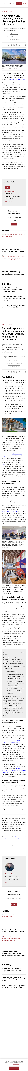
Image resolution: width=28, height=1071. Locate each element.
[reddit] (16, 45)
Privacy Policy (16, 1064)
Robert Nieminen (14, 361)
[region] (14, 1065)
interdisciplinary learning (9, 511)
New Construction (7, 11)
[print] (25, 45)
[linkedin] (11, 45)
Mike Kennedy (14, 34)
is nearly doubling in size (17, 79)
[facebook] (9, 45)
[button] (3, 4)
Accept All (14, 1068)
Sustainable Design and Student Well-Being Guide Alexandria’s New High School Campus (14, 838)
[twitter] (14, 45)
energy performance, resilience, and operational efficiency (14, 770)
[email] (19, 45)
